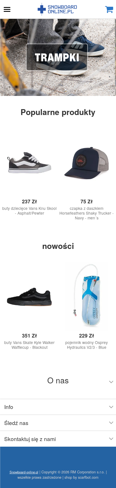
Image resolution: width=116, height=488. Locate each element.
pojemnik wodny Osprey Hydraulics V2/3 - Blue (86, 345)
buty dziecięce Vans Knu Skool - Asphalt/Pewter (29, 210)
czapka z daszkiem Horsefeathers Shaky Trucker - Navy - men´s (86, 213)
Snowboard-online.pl (58, 9)
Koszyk (109, 9)
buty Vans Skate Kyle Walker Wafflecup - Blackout (29, 345)
